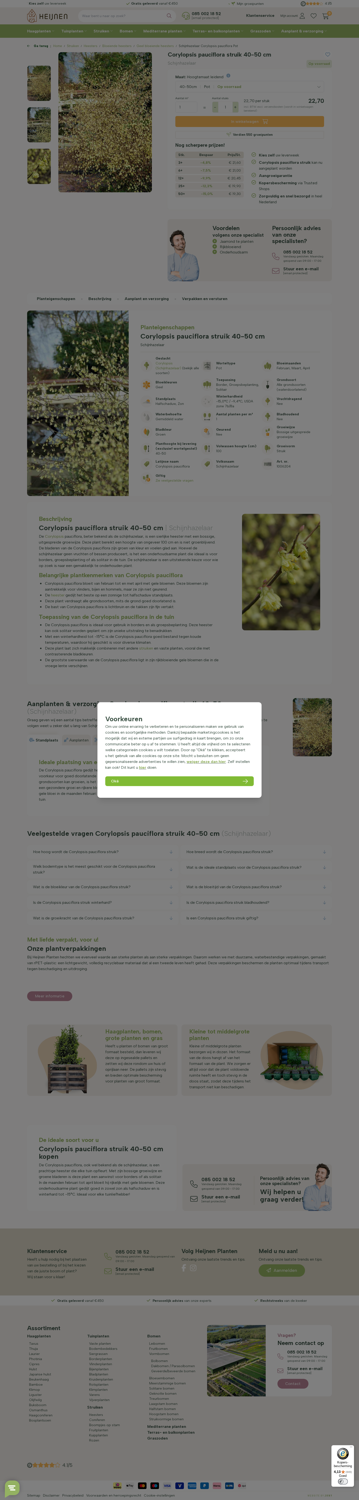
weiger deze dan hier (206, 761)
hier (142, 767)
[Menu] (351, 1448)
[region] (179, 750)
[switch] (343, 1481)
